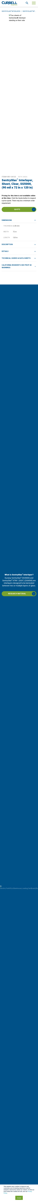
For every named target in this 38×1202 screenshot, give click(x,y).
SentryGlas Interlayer (11, 11)
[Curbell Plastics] (9, 3)
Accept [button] (19, 1198)
